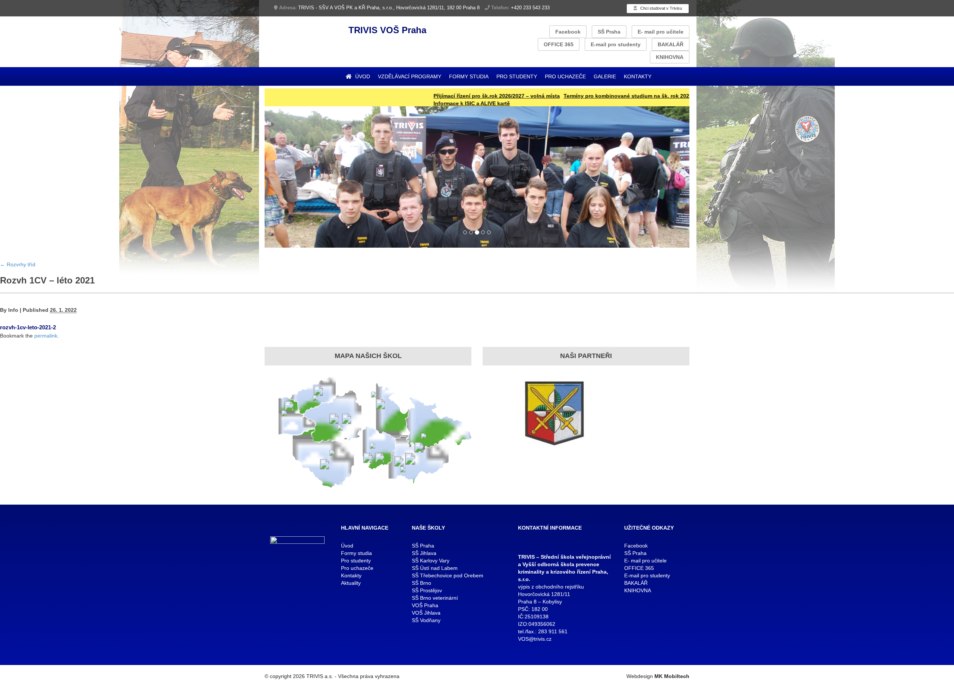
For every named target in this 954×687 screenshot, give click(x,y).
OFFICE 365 (559, 44)
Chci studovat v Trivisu (660, 8)
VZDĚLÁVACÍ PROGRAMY (409, 76)
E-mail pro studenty (616, 44)
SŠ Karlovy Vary (430, 561)
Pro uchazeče (565, 76)
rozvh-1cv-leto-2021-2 (28, 327)
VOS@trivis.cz (535, 639)
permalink (45, 336)
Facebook (568, 32)
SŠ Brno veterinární (435, 598)
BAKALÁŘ (670, 44)
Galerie (605, 76)
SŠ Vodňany (426, 620)
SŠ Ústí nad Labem (435, 568)
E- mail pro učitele (660, 32)
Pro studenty (516, 76)
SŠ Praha (609, 32)
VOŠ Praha (425, 605)
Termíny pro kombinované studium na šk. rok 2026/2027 (601, 96)
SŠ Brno (421, 583)
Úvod (362, 76)
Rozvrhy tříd (17, 264)
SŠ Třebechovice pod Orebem (447, 575)
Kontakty (637, 76)
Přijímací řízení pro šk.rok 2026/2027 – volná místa (462, 96)
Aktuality (351, 583)
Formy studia (469, 76)
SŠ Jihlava (424, 553)
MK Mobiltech (671, 676)
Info (13, 310)
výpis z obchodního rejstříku (551, 587)
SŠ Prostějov (427, 590)
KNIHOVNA (669, 57)
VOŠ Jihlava (426, 613)
